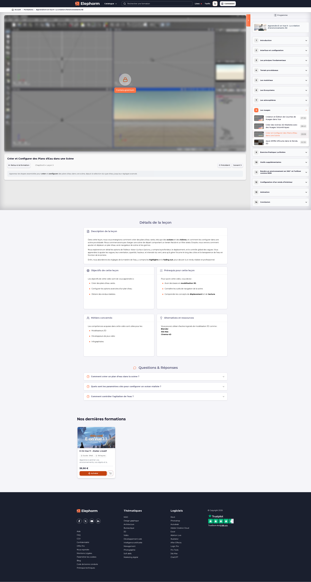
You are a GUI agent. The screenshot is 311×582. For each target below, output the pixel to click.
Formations (28, 10)
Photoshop (175, 521)
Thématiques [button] (133, 510)
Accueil (17, 10)
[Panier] (215, 3)
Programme (282, 15)
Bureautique (129, 528)
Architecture (129, 524)
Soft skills (127, 553)
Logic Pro (175, 546)
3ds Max (174, 553)
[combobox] (157, 3)
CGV (79, 539)
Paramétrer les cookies (86, 557)
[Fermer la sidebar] (248, 20)
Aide (79, 531)
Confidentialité (83, 542)
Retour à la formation (19, 165)
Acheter (94, 473)
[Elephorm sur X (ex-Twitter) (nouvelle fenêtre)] (85, 521)
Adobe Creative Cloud (180, 528)
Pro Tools (174, 550)
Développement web (133, 539)
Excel (173, 532)
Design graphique (131, 521)
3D (125, 532)
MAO (126, 517)
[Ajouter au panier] (110, 473)
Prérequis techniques (86, 568)
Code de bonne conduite (87, 564)
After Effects (176, 543)
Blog (79, 561)
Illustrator (174, 539)
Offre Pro (81, 546)
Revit (173, 517)
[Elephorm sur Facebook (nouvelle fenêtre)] (79, 521)
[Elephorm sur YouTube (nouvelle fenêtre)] (91, 521)
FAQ (79, 535)
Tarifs (207, 4)
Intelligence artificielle (133, 543)
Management (129, 546)
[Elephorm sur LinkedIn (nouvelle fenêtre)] (98, 521)
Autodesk (175, 524)
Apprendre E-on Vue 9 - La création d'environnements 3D (59, 10)
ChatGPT (174, 557)
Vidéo (126, 535)
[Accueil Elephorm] (87, 511)
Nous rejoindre (83, 550)
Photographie (129, 550)
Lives (197, 4)
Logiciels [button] (177, 510)
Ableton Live (176, 535)
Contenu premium (125, 90)
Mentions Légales (84, 553)
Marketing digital (131, 557)
